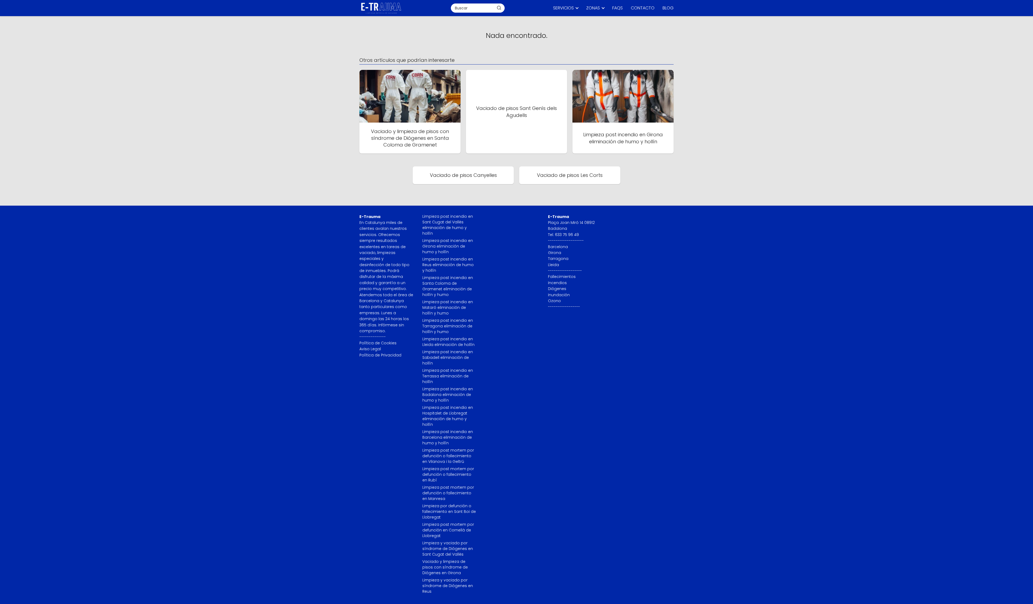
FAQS (617, 8)
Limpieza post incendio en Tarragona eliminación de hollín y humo (447, 326)
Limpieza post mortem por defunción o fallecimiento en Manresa (448, 493)
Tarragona (558, 258)
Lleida (553, 264)
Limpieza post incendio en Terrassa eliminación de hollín (447, 376)
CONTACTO (643, 8)
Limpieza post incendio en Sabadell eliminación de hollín (447, 357)
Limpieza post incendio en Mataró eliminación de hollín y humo (447, 307)
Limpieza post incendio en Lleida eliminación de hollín (448, 341)
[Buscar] (499, 7)
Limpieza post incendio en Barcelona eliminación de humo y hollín (447, 437)
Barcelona (558, 246)
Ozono (554, 300)
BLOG (668, 8)
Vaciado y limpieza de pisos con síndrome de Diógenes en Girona (445, 567)
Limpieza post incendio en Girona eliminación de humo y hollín (447, 246)
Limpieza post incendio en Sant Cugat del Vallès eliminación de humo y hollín (447, 225)
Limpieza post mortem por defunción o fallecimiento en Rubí (448, 474)
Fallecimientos (562, 276)
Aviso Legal (370, 349)
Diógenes (557, 288)
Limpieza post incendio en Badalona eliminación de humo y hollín (447, 394)
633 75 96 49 (567, 234)
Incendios (557, 282)
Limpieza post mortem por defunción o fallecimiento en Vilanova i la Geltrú (448, 456)
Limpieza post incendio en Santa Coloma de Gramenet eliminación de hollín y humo (447, 286)
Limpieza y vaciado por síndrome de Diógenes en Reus (447, 585)
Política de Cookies (378, 343)
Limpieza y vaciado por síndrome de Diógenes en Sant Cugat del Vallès (447, 548)
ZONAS (593, 8)
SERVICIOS (563, 8)
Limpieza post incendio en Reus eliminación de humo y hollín (448, 264)
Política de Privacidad (380, 355)
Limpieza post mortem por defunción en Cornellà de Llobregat (448, 530)
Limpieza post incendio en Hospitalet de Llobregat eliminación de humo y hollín (447, 416)
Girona (554, 252)
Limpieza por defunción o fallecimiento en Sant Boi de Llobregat (449, 511)
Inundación (559, 295)
